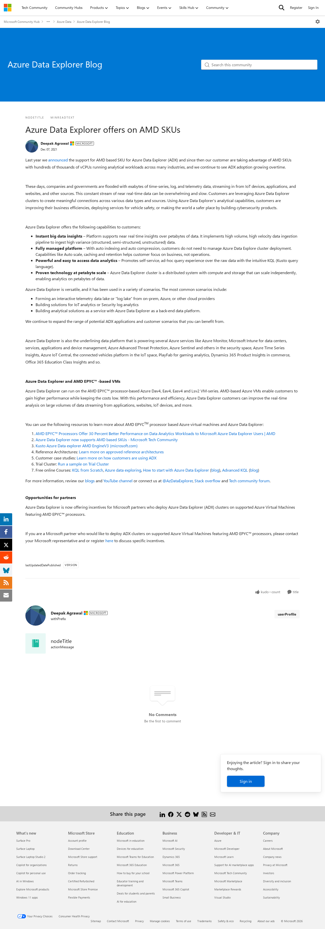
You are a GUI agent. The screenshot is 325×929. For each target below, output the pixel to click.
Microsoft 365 (171, 865)
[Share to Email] (212, 813)
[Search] (282, 8)
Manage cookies (160, 921)
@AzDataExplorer (177, 480)
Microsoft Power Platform (178, 873)
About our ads (266, 921)
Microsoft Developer (226, 849)
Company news (272, 857)
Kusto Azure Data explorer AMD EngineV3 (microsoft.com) (87, 445)
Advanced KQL (235, 470)
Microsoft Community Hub (22, 22)
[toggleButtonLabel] (317, 21)
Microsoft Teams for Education (135, 857)
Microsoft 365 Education (132, 865)
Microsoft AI (169, 840)
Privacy (139, 921)
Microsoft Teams (172, 881)
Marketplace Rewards (227, 889)
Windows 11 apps (27, 897)
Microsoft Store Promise (83, 889)
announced (58, 159)
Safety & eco (226, 921)
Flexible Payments (79, 897)
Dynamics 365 (171, 857)
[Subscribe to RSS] (204, 813)
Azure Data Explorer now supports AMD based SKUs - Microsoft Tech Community (107, 439)
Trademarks (204, 921)
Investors (268, 873)
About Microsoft (273, 849)
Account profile (77, 840)
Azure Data (64, 22)
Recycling (245, 921)
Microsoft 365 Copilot (175, 889)
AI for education (126, 901)
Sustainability (271, 897)
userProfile (287, 614)
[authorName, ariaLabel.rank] (31, 146)
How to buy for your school (133, 873)
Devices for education (130, 849)
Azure (217, 840)
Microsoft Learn (224, 857)
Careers (268, 840)
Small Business (171, 897)
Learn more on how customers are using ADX (116, 457)
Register (296, 7)
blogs (90, 480)
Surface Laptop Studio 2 (30, 857)
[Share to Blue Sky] (196, 813)
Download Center (79, 849)
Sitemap (96, 921)
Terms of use (183, 921)
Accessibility (270, 889)
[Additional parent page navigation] (48, 21)
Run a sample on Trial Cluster (83, 464)
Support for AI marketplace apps (234, 865)
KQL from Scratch (87, 470)
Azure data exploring (123, 470)
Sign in (246, 781)
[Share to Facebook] (170, 813)
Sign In (313, 7)
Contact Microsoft (118, 921)
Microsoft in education (130, 840)
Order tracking (77, 873)
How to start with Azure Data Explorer (176, 470)
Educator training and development (130, 883)
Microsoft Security (173, 849)
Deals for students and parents (136, 893)
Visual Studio (222, 897)
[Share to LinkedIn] (162, 813)
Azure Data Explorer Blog (93, 22)
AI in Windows (25, 881)
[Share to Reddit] (187, 813)
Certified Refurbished (81, 881)
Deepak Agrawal (55, 143)
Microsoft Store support (82, 857)
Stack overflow (207, 480)
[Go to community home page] (7, 7)
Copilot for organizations (31, 865)
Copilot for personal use (31, 873)
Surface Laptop (25, 849)
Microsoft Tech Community (230, 873)
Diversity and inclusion (277, 881)
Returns (73, 865)
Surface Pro (23, 840)
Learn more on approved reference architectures (121, 451)
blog (215, 470)
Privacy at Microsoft (275, 865)
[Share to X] (179, 813)
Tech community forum (249, 480)
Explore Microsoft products (32, 889)
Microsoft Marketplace (228, 881)
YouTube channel (118, 480)
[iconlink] (35, 643)
